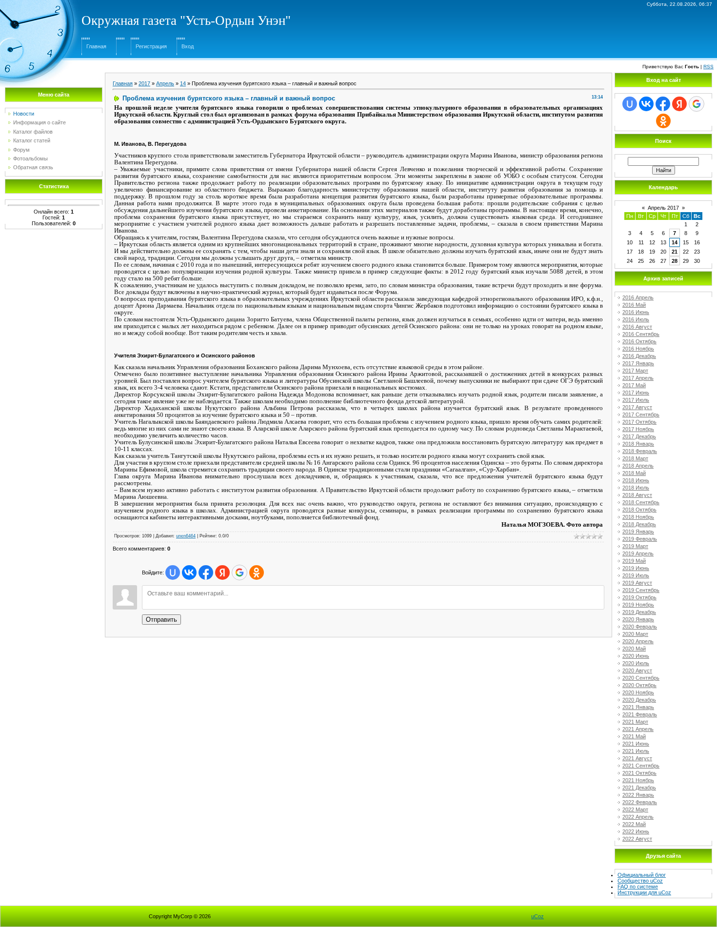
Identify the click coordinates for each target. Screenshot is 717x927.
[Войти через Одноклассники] (256, 572)
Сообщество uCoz (640, 881)
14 (183, 83)
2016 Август (637, 327)
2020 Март (635, 634)
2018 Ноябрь (638, 517)
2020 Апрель (638, 641)
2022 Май (634, 824)
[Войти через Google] (239, 572)
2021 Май (634, 736)
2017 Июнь (635, 392)
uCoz (537, 916)
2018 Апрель (638, 466)
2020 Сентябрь (640, 678)
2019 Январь (638, 531)
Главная (96, 46)
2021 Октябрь (639, 773)
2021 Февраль (639, 714)
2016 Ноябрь (638, 349)
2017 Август (637, 407)
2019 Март (635, 546)
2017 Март (635, 371)
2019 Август (637, 583)
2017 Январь (638, 363)
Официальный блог (641, 875)
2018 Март (635, 458)
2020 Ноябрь (638, 692)
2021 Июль (635, 751)
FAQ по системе (637, 886)
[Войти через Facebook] (206, 572)
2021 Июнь (635, 744)
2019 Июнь (635, 568)
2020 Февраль (639, 627)
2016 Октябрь (639, 341)
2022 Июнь (635, 831)
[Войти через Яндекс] (222, 572)
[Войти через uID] (172, 572)
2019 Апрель (638, 553)
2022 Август (637, 839)
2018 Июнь (635, 480)
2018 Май (634, 473)
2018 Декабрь (639, 524)
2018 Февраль (639, 451)
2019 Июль (635, 575)
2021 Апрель (638, 729)
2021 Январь (638, 707)
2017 (144, 83)
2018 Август (637, 495)
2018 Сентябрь (640, 502)
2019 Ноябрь (638, 605)
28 (674, 261)
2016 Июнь (635, 312)
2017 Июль (635, 400)
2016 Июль (635, 319)
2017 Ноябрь (638, 429)
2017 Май (634, 385)
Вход (187, 46)
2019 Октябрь (639, 597)
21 (674, 252)
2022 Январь (638, 795)
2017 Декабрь (639, 436)
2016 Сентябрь (640, 334)
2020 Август (637, 670)
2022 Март (635, 809)
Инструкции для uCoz (644, 892)
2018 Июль (635, 488)
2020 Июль (635, 663)
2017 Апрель (638, 378)
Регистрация (151, 46)
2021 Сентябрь (640, 766)
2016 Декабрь (639, 356)
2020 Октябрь (639, 685)
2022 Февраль (639, 802)
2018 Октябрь (639, 510)
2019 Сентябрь (640, 590)
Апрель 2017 (663, 208)
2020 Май (634, 648)
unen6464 (186, 535)
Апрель (165, 83)
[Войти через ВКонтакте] (189, 572)
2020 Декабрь (639, 700)
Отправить (161, 619)
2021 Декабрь (639, 787)
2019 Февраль (639, 539)
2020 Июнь (635, 656)
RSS (708, 66)
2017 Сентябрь (640, 414)
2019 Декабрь (639, 612)
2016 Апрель (638, 297)
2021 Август (637, 758)
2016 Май (634, 305)
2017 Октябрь (639, 422)
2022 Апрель (638, 817)
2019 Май (634, 561)
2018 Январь (638, 444)
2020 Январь (638, 619)
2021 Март (635, 722)
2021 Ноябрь (638, 780)
